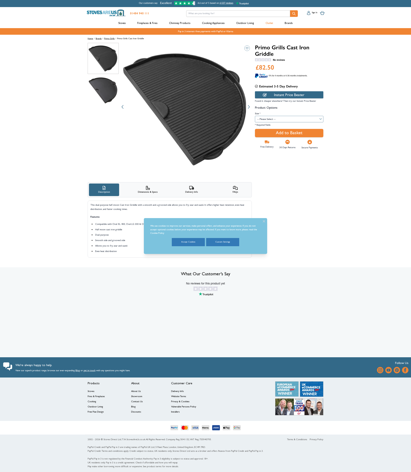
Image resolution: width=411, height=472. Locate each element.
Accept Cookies (188, 242)
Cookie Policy (157, 233)
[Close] (264, 221)
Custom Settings (222, 242)
